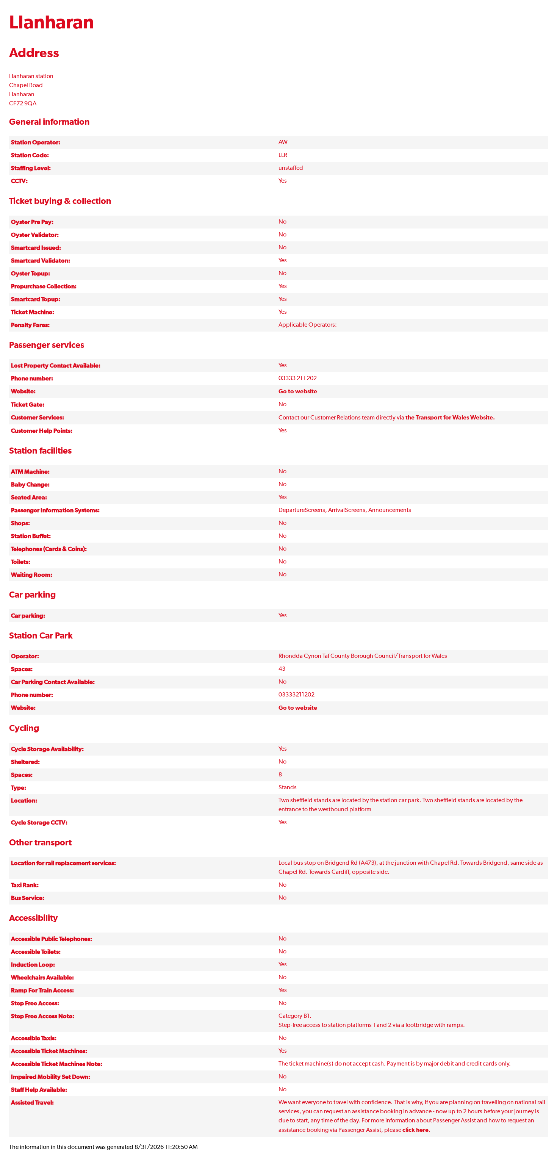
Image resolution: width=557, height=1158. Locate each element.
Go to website (297, 391)
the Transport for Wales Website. (450, 418)
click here (415, 1130)
